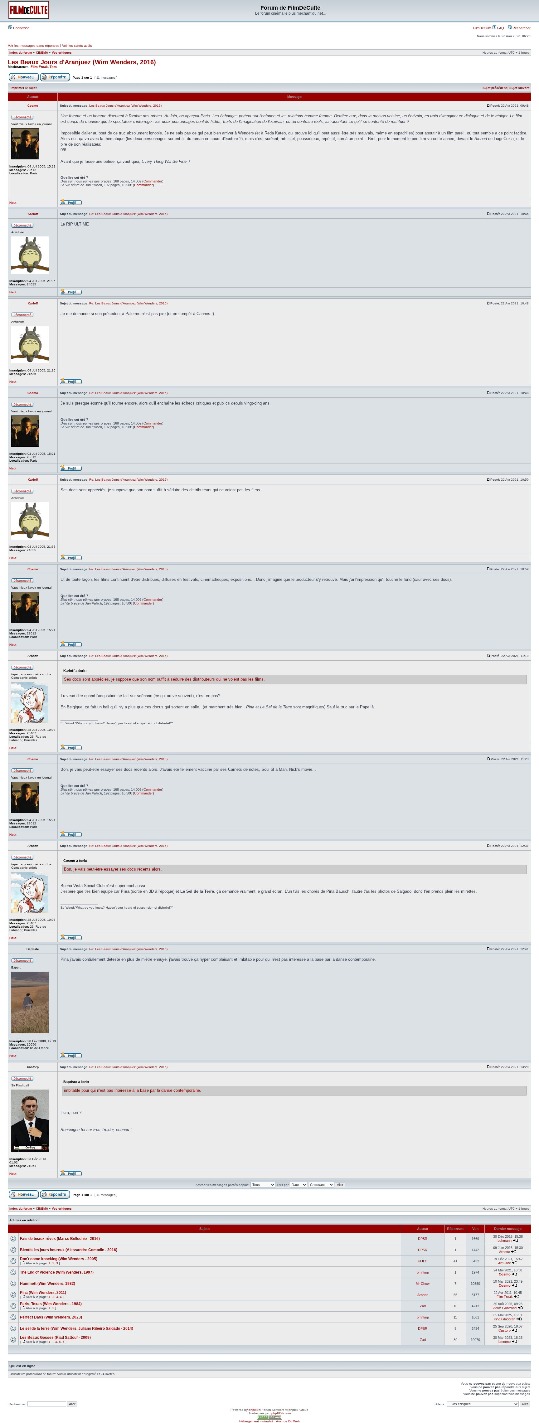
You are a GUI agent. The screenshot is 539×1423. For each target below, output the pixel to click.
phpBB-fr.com (281, 1413)
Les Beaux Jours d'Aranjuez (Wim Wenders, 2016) (82, 62)
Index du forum (20, 52)
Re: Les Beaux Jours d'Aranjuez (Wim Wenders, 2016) (128, 214)
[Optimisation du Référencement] (269, 1418)
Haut (12, 202)
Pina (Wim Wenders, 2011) (43, 1292)
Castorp (504, 1330)
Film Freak (39, 67)
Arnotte (504, 1252)
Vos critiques (62, 52)
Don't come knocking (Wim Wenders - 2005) (58, 1259)
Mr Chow (423, 1283)
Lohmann (505, 1240)
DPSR (422, 1239)
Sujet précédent (495, 88)
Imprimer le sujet (23, 88)
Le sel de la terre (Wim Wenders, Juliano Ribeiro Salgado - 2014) (76, 1328)
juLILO (423, 1261)
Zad (423, 1306)
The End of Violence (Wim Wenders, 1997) (57, 1272)
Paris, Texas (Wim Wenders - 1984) (51, 1304)
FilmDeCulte (482, 28)
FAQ (500, 28)
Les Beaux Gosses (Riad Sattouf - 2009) (55, 1337)
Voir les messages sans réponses (33, 45)
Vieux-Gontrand (505, 1308)
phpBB (254, 1409)
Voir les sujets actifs (77, 45)
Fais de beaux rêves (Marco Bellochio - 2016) (60, 1238)
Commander (152, 181)
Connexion (20, 28)
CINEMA (42, 52)
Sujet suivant (519, 88)
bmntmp (423, 1272)
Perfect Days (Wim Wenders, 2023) (51, 1317)
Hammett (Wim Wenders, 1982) (47, 1283)
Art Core (504, 1263)
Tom (53, 67)
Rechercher (521, 28)
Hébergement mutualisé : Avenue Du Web (269, 1421)
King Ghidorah (504, 1319)
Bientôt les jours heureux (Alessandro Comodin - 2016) (68, 1250)
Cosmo (505, 1274)
